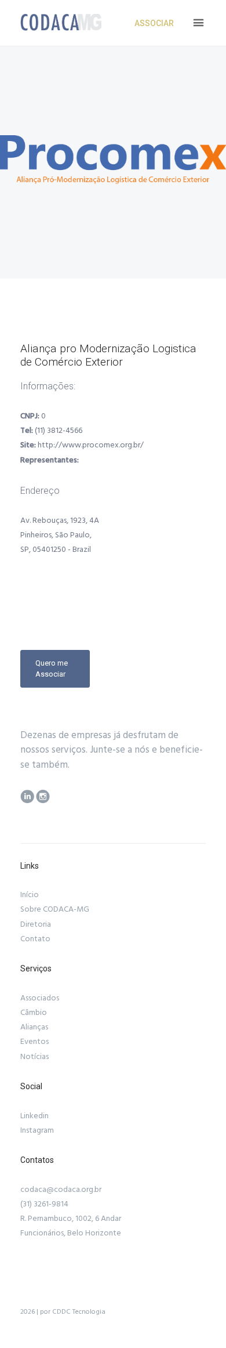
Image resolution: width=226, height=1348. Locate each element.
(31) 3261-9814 (44, 1204)
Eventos (34, 1041)
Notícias (34, 1057)
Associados (39, 998)
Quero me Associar (51, 668)
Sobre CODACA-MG (54, 909)
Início (29, 895)
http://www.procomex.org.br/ (91, 445)
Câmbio (33, 1012)
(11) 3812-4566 (58, 430)
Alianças (34, 1027)
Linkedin (34, 1116)
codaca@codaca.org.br (60, 1189)
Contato (35, 939)
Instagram (37, 1130)
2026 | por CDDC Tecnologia (62, 1312)
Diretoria (35, 924)
